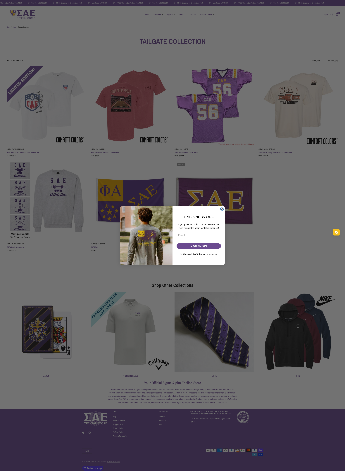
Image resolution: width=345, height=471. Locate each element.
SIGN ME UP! (199, 246)
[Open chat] (336, 232)
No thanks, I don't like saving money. (199, 254)
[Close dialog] (222, 208)
